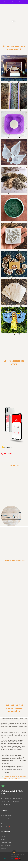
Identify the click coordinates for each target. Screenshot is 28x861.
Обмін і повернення (6, 845)
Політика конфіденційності (7, 818)
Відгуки (3, 839)
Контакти (3, 848)
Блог (2, 823)
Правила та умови (5, 821)
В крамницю (7, 458)
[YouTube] (7, 804)
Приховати (21, 1)
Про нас (3, 836)
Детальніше (6, 604)
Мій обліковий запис (6, 815)
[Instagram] (1, 804)
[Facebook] (4, 804)
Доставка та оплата (6, 842)
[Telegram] (9, 804)
